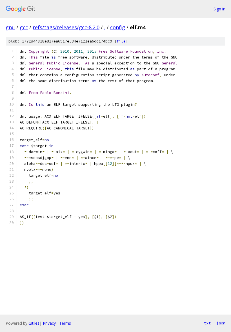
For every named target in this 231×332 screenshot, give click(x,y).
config (117, 27)
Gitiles (33, 323)
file (121, 41)
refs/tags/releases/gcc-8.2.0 (66, 27)
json (220, 323)
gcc (24, 27)
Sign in (219, 9)
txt (207, 323)
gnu (10, 27)
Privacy (49, 323)
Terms (65, 323)
